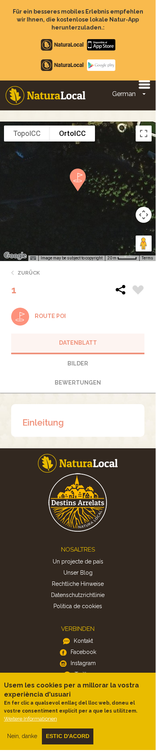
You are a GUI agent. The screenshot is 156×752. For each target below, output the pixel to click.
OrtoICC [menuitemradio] (72, 133)
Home (45, 95)
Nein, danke (22, 736)
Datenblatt (78, 343)
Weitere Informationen (30, 719)
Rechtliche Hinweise (78, 584)
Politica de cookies (77, 606)
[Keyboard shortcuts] (33, 258)
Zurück (29, 273)
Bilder (77, 363)
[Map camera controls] (144, 215)
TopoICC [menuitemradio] (27, 133)
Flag (138, 291)
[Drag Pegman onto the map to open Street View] (144, 243)
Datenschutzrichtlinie (78, 595)
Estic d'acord (67, 736)
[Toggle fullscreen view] (144, 133)
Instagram (83, 663)
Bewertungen (78, 382)
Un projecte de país (78, 561)
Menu (144, 84)
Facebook (83, 652)
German (124, 94)
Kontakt (83, 641)
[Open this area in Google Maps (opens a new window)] (15, 256)
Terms (147, 258)
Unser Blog (78, 572)
